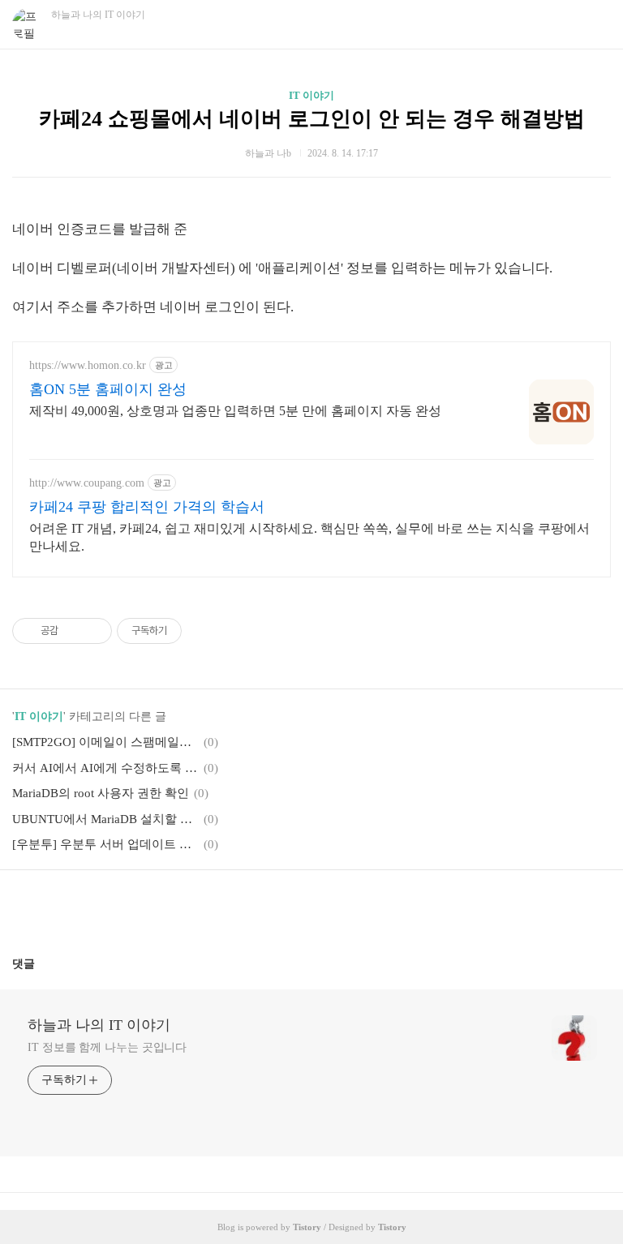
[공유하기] (73, 631)
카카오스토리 (311, 906)
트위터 (350, 906)
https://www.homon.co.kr (87, 365)
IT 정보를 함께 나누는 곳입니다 (107, 1047)
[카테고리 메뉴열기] (594, 25)
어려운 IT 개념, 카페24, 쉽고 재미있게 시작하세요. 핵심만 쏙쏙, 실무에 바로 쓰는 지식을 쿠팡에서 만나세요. (309, 537)
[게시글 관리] (94, 631)
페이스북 (272, 906)
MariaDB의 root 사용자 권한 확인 (100, 793)
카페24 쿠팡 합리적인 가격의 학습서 (146, 507)
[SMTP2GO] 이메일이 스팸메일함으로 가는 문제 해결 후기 (105, 742)
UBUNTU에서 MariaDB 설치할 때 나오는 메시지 (105, 819)
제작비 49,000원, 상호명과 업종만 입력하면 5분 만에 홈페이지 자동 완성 (235, 411)
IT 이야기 (311, 95)
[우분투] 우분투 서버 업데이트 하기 (105, 844)
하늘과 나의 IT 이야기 (99, 1025)
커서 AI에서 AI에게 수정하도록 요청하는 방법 (105, 767)
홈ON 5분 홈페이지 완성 (108, 389)
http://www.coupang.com (86, 483)
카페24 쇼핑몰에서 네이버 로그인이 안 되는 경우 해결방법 (312, 119)
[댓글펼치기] (41, 963)
